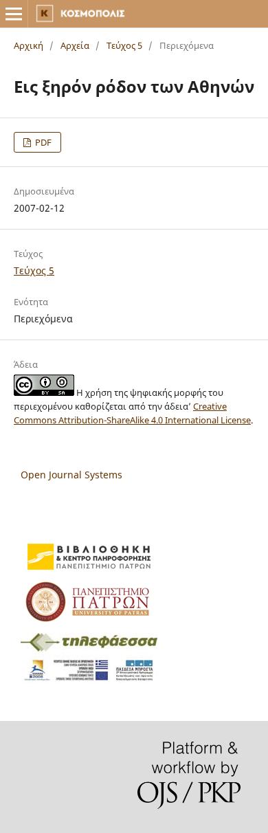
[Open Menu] (13, 13)
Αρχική (28, 45)
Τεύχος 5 (124, 45)
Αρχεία (74, 45)
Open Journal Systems (71, 474)
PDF (42, 142)
